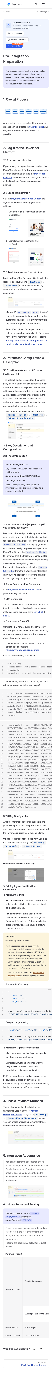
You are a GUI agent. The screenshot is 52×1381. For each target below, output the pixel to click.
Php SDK (7, 615)
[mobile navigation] (43, 4)
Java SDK (39, 612)
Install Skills (17, 45)
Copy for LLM (16, 33)
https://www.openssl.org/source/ (22, 650)
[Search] (36, 4)
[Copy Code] (47, 663)
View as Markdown (19, 40)
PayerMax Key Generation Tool (24, 589)
